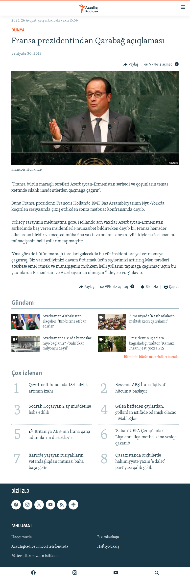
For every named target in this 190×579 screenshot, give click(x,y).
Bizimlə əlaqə (108, 537)
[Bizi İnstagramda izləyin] (74, 573)
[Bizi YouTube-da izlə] (115, 573)
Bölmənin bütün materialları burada (151, 357)
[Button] (130, 64)
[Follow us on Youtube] (50, 504)
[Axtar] (156, 573)
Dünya (17, 30)
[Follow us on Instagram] (27, 504)
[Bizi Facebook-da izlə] (33, 573)
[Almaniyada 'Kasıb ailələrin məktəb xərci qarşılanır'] (112, 322)
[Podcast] (73, 504)
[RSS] (62, 504)
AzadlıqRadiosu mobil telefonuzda (39, 547)
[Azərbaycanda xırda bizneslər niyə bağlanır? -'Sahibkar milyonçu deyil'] (25, 344)
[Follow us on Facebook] (16, 504)
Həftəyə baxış (108, 547)
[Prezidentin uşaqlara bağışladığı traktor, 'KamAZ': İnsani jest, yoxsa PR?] (112, 344)
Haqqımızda (21, 537)
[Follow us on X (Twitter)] (39, 504)
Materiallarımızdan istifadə (34, 556)
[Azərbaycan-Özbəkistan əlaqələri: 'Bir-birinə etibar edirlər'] (25, 322)
